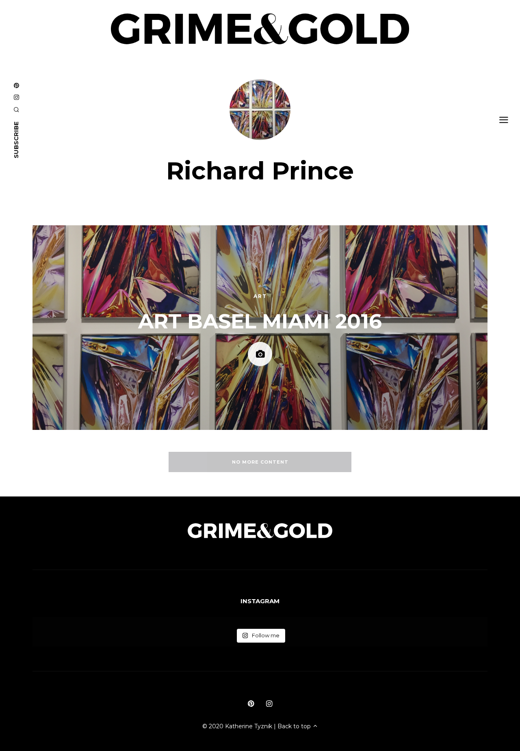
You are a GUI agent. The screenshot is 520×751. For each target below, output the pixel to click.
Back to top (294, 726)
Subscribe (16, 139)
